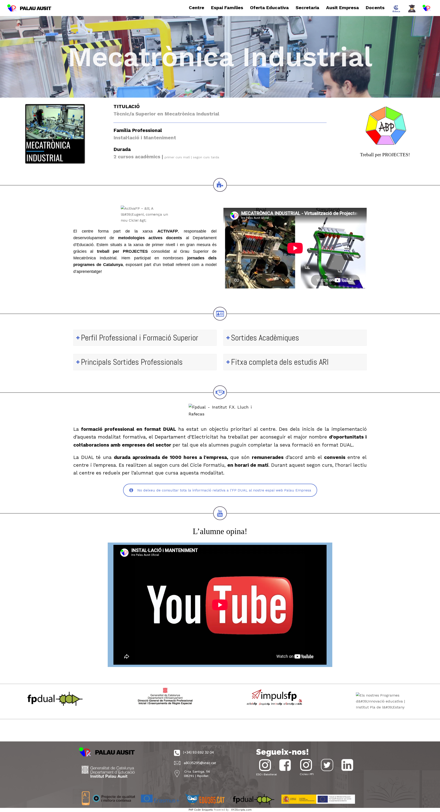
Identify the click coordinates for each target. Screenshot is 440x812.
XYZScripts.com (241, 809)
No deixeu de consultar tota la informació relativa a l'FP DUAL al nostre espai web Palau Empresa (224, 490)
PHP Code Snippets (201, 809)
